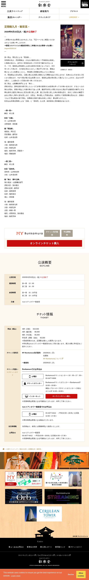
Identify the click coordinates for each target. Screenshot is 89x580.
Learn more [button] (15, 576)
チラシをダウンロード (72, 63)
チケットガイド (76, 547)
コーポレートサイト (62, 555)
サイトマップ (22, 555)
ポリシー (31, 555)
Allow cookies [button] (81, 574)
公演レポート (47, 547)
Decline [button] (71, 574)
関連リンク (61, 547)
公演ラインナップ (11, 449)
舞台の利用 (32, 547)
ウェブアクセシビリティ (45, 555)
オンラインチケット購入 (44, 243)
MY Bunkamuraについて (52, 359)
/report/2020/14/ (10, 48)
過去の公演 (22, 449)
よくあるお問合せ (17, 547)
